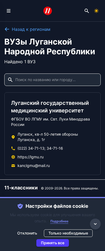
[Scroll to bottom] (95, 224)
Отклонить (27, 233)
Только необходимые (68, 233)
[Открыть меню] (8, 10)
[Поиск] (86, 10)
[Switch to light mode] (96, 10)
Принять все (52, 242)
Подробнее (59, 221)
